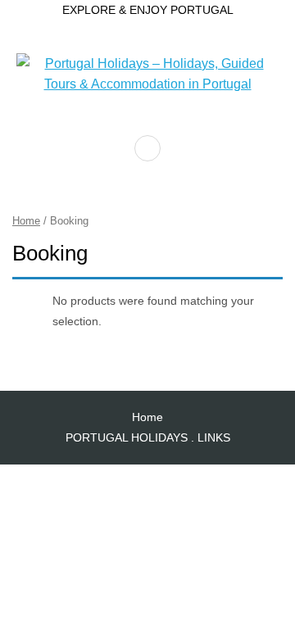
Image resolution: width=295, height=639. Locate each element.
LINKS (213, 437)
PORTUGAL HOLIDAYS (127, 437)
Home (26, 221)
